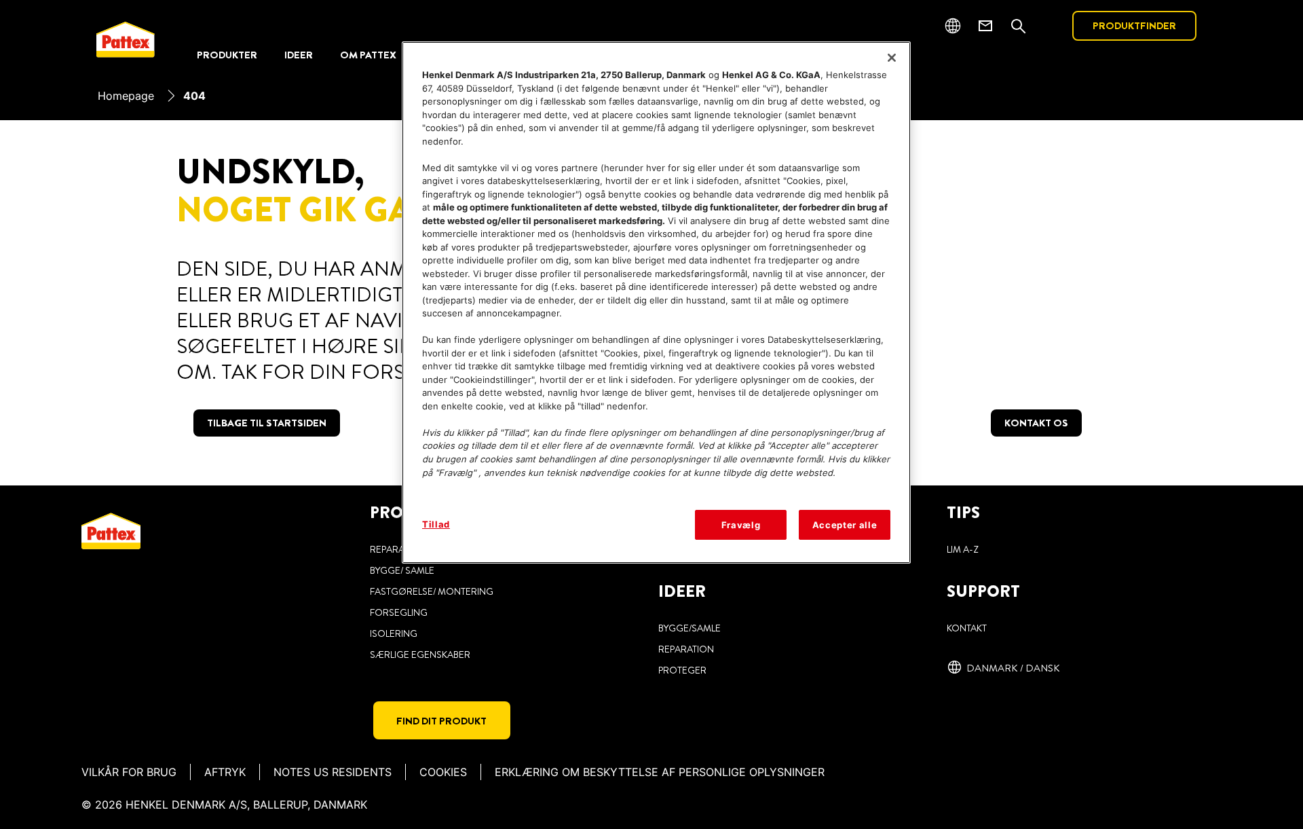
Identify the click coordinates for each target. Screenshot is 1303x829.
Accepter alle (844, 524)
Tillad (436, 524)
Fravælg (741, 524)
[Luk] (892, 58)
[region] (656, 302)
